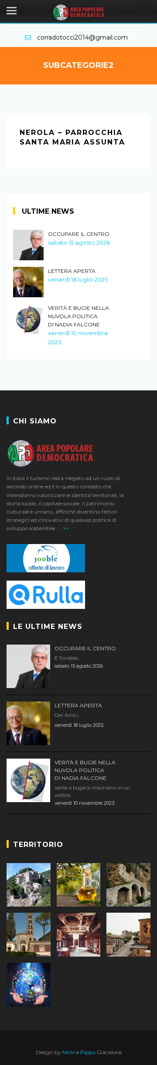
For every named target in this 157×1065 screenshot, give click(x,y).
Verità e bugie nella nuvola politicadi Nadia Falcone (78, 316)
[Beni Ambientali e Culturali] (128, 885)
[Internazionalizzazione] (29, 985)
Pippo (88, 1052)
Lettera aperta (72, 271)
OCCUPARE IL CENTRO (78, 234)
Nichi (68, 1052)
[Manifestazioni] (128, 935)
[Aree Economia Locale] (79, 885)
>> (66, 528)
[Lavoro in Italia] (78, 558)
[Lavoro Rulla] (78, 595)
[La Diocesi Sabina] (29, 935)
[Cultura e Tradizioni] (79, 935)
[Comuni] (29, 885)
